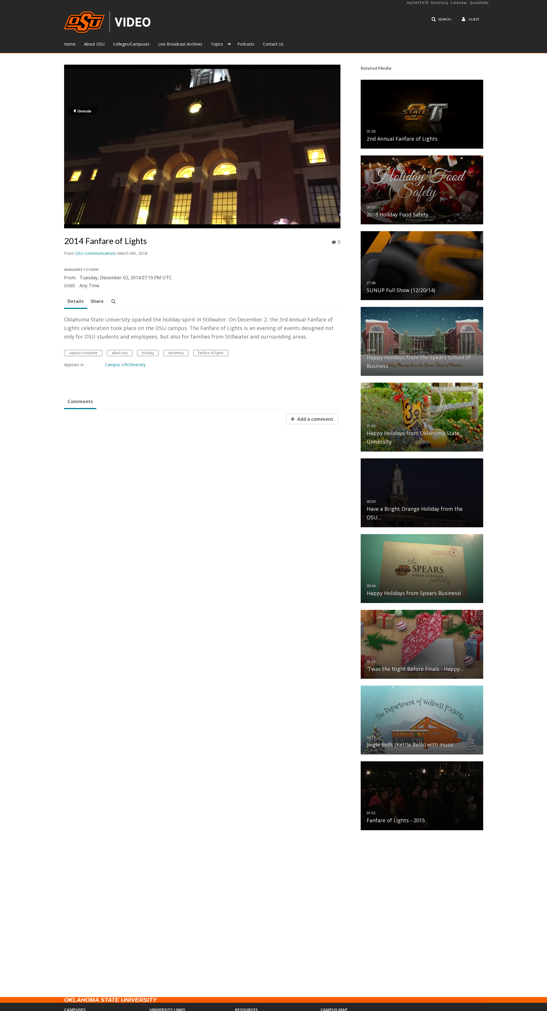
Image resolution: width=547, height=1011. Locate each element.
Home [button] (69, 44)
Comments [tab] (80, 401)
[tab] (75, 301)
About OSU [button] (94, 44)
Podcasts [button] (245, 44)
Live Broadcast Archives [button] (180, 44)
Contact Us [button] (273, 44)
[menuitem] (74, 43)
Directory (439, 2)
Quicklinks (479, 2)
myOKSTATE (418, 2)
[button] (441, 19)
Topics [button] (217, 44)
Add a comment (314, 419)
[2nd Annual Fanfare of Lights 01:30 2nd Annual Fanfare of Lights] (422, 113)
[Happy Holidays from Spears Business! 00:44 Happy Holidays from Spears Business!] (422, 568)
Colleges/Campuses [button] (131, 44)
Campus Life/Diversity (125, 364)
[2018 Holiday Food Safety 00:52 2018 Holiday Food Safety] (422, 189)
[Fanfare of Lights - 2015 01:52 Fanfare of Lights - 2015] (422, 795)
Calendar (459, 2)
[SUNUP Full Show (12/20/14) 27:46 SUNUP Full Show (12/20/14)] (422, 265)
